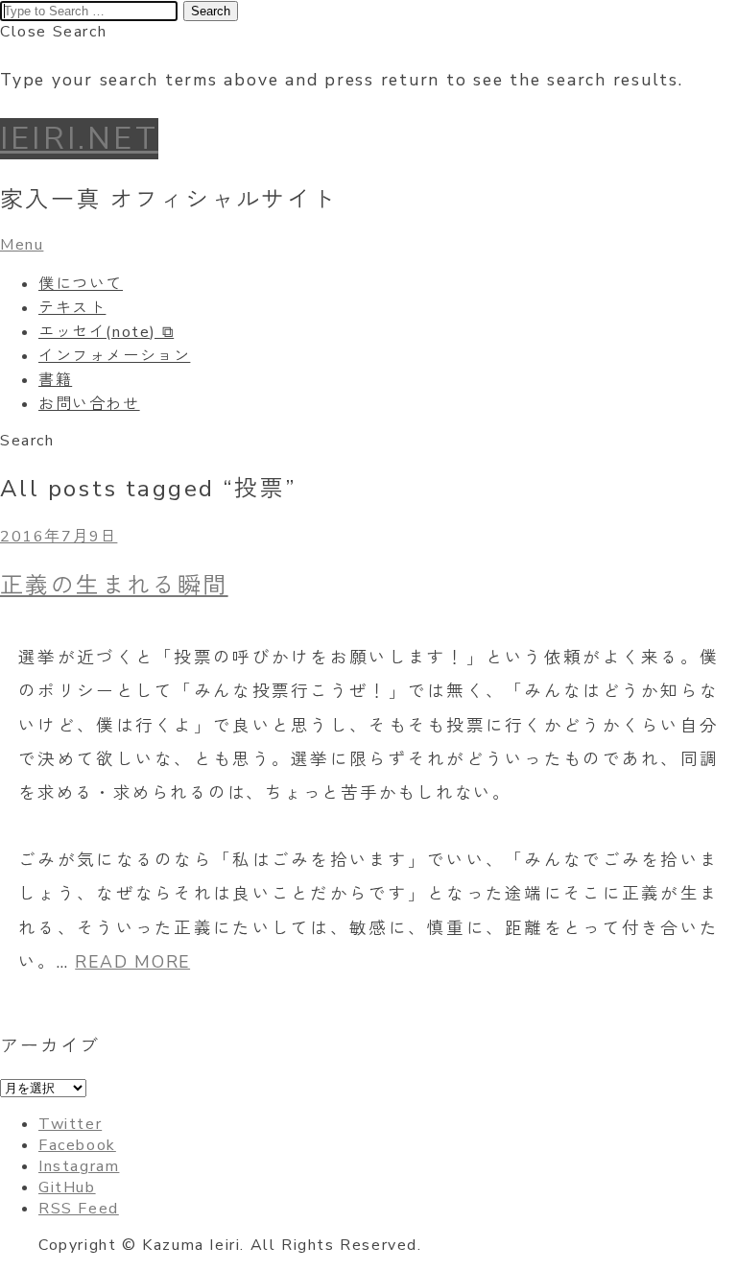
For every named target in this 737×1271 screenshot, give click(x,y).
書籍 (55, 380)
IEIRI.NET (79, 138)
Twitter (70, 1124)
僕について (80, 284)
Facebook (77, 1145)
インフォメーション (114, 356)
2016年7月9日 (58, 536)
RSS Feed (78, 1208)
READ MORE (132, 961)
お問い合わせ (89, 404)
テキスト (72, 308)
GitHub (67, 1187)
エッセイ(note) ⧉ (106, 332)
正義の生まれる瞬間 (114, 585)
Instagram (78, 1166)
